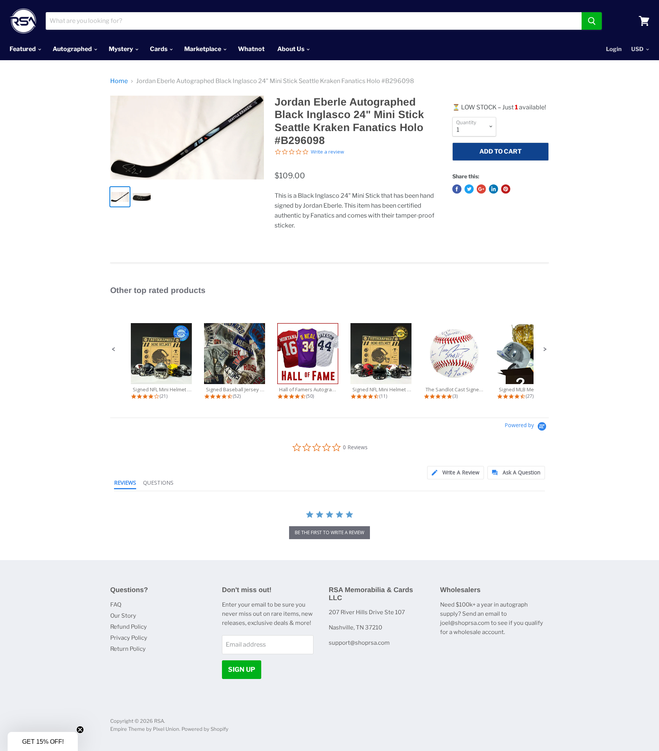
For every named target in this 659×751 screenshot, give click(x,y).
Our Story (123, 615)
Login (614, 49)
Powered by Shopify (205, 729)
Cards (159, 49)
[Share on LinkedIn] (493, 189)
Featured (23, 49)
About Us (291, 49)
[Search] (592, 21)
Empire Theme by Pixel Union (144, 729)
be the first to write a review (329, 532)
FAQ (115, 604)
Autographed (73, 49)
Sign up (241, 669)
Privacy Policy (128, 637)
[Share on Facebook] (456, 189)
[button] (113, 349)
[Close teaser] (80, 729)
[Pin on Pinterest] (505, 189)
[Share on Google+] (481, 189)
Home (119, 81)
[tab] (455, 472)
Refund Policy (128, 626)
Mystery (121, 49)
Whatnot (251, 49)
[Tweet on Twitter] (469, 189)
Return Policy (128, 648)
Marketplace (203, 49)
